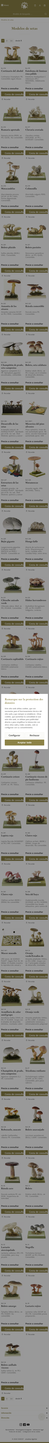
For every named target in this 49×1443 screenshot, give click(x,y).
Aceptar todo (25, 742)
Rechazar (34, 735)
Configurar (14, 735)
